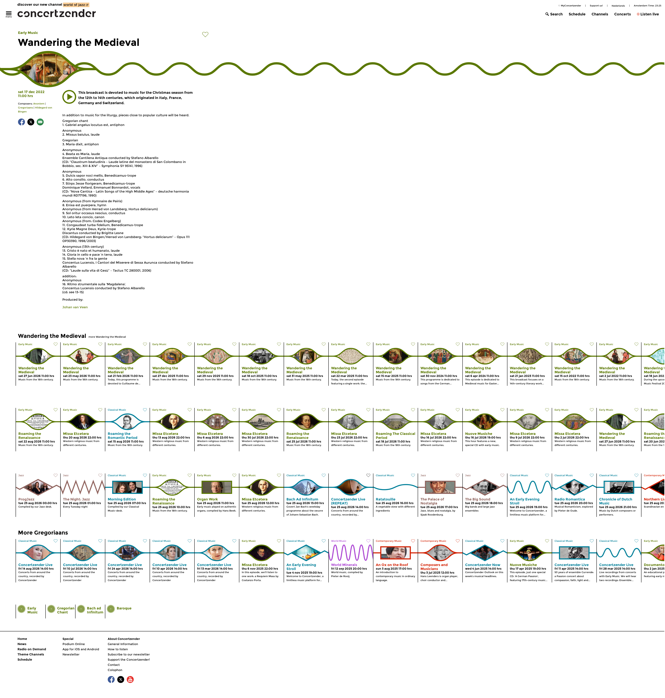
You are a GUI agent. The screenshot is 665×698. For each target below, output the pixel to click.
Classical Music (117, 409)
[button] (69, 97)
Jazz (21, 475)
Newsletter (71, 654)
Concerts (622, 14)
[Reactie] (40, 122)
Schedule (577, 14)
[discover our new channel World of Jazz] (76, 5)
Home (22, 639)
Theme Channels (30, 654)
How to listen (118, 649)
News (21, 644)
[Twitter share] (30, 122)
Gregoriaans (25, 107)
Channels (600, 14)
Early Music (28, 33)
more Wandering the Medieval (107, 336)
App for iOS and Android (81, 649)
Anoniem (38, 103)
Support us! (596, 5)
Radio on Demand (31, 649)
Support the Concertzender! (129, 659)
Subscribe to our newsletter (129, 654)
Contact (114, 665)
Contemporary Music (389, 540)
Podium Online (74, 644)
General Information (123, 644)
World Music (338, 540)
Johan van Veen (75, 307)
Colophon (115, 670)
